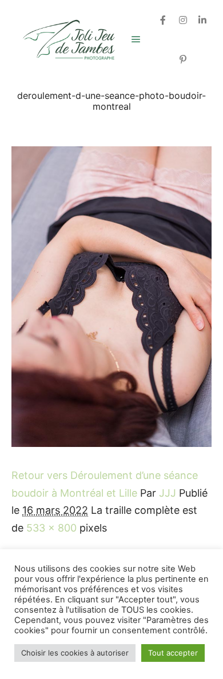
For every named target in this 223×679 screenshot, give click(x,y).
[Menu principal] (136, 39)
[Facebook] (163, 20)
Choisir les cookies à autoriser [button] (75, 652)
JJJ (167, 493)
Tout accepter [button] (173, 652)
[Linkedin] (202, 20)
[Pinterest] (183, 59)
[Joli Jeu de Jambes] (68, 39)
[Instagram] (183, 20)
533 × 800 (51, 528)
